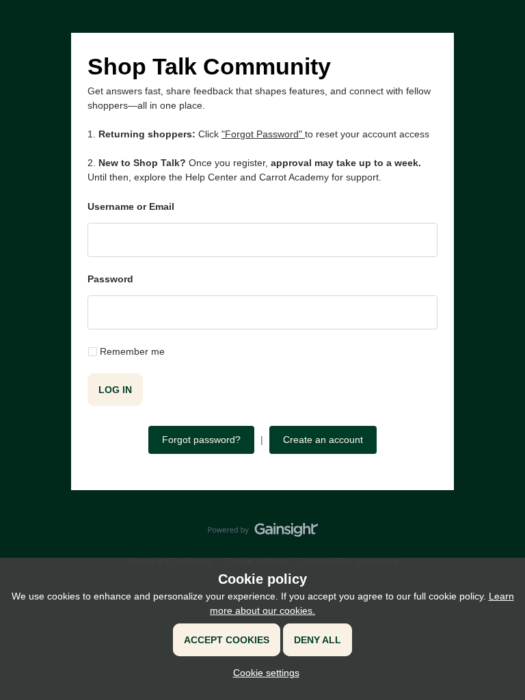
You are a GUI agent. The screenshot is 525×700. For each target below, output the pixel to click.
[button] (262, 672)
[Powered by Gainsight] (263, 533)
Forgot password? (201, 439)
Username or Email (131, 206)
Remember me (132, 351)
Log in (115, 389)
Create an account (323, 439)
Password (110, 278)
